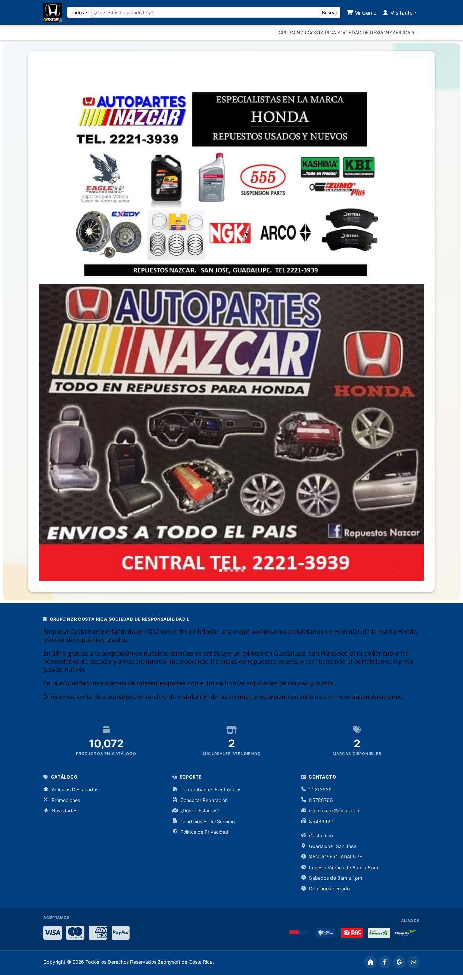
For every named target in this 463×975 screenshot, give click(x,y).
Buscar (329, 12)
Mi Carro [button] (365, 12)
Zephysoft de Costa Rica (185, 962)
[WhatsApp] (413, 962)
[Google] (399, 962)
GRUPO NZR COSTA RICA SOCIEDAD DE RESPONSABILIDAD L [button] (348, 32)
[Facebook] (385, 962)
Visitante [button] (401, 12)
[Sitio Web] (370, 962)
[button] (68, 432)
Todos (77, 12)
